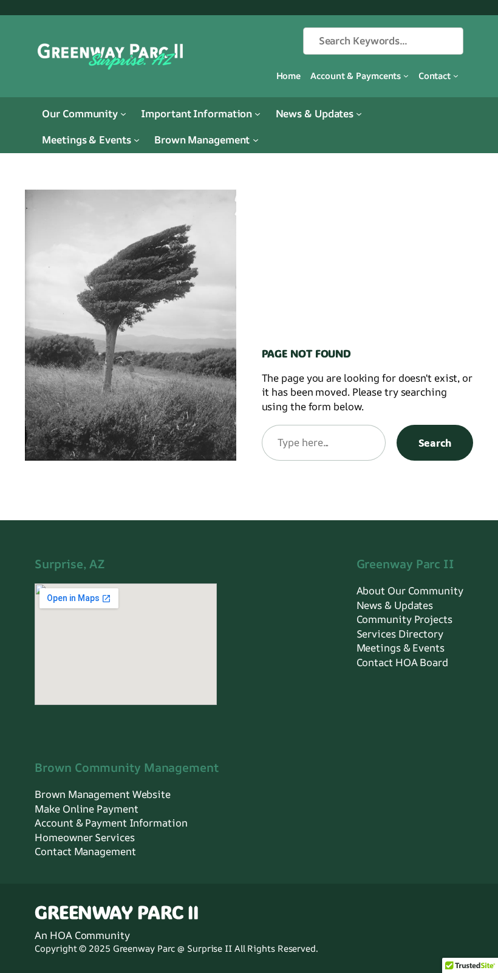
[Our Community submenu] (123, 113)
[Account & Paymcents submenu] (406, 75)
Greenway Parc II (116, 912)
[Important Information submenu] (257, 113)
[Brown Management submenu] (256, 140)
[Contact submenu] (456, 75)
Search (434, 442)
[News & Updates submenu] (359, 113)
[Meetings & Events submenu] (137, 140)
